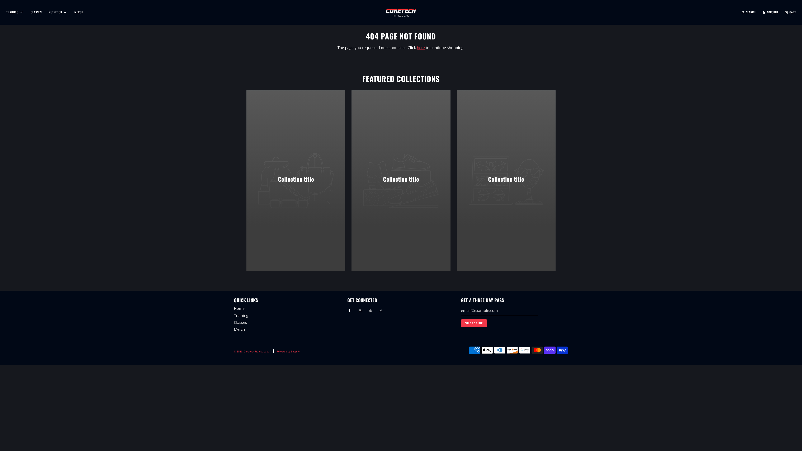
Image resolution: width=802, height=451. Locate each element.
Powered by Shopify (288, 351)
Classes (36, 12)
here (421, 47)
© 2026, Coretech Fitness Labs (251, 351)
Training (241, 315)
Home (239, 308)
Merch (78, 12)
